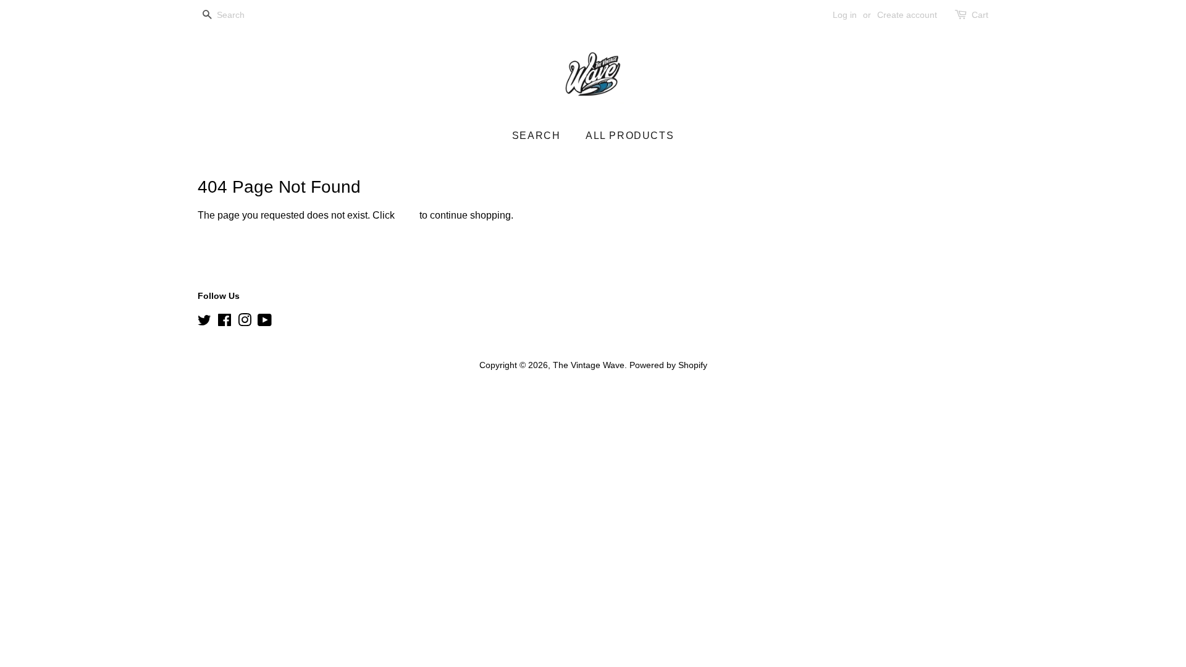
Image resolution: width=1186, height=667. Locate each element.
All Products (630, 135)
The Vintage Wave (589, 365)
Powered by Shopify (668, 365)
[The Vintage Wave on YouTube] (265, 322)
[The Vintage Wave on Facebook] (224, 322)
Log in (845, 15)
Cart (980, 15)
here (407, 215)
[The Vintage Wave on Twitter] (204, 322)
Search (536, 135)
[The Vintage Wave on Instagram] (244, 322)
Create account (907, 15)
